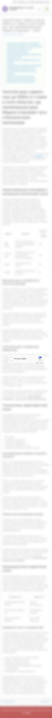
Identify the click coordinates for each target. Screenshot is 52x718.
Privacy (37, 362)
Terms (41, 362)
